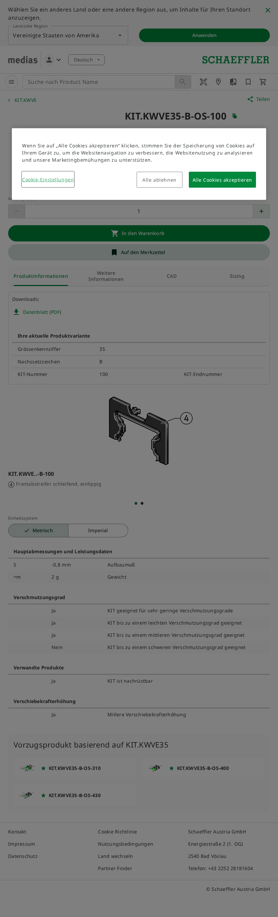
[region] (139, 164)
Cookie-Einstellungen (48, 179)
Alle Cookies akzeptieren (222, 180)
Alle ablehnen (159, 180)
